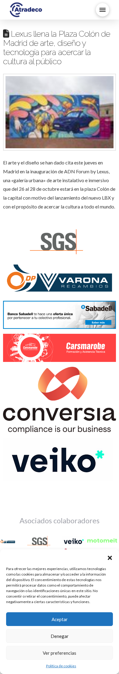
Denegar (60, 636)
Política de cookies (61, 666)
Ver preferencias (59, 653)
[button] (110, 557)
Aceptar (60, 619)
